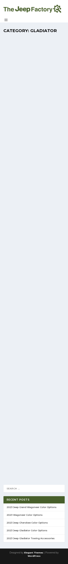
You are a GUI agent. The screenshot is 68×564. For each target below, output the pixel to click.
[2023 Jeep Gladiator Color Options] (34, 57)
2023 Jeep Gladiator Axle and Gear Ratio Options (30, 203)
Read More (15, 108)
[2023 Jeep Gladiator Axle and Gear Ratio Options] (34, 194)
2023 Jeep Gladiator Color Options (27, 530)
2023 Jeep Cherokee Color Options (27, 522)
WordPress (34, 556)
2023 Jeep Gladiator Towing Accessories (31, 538)
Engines (51, 334)
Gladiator (44, 88)
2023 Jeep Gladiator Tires (27, 442)
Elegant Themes (33, 552)
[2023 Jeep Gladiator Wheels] (34, 369)
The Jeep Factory (17, 88)
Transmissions (54, 284)
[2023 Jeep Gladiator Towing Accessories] (34, 132)
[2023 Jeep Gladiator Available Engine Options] (34, 319)
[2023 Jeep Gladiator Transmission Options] (34, 256)
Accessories (53, 159)
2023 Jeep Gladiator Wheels (29, 375)
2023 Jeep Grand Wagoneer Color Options (31, 507)
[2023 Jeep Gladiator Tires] (34, 424)
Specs (50, 209)
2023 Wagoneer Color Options (25, 515)
